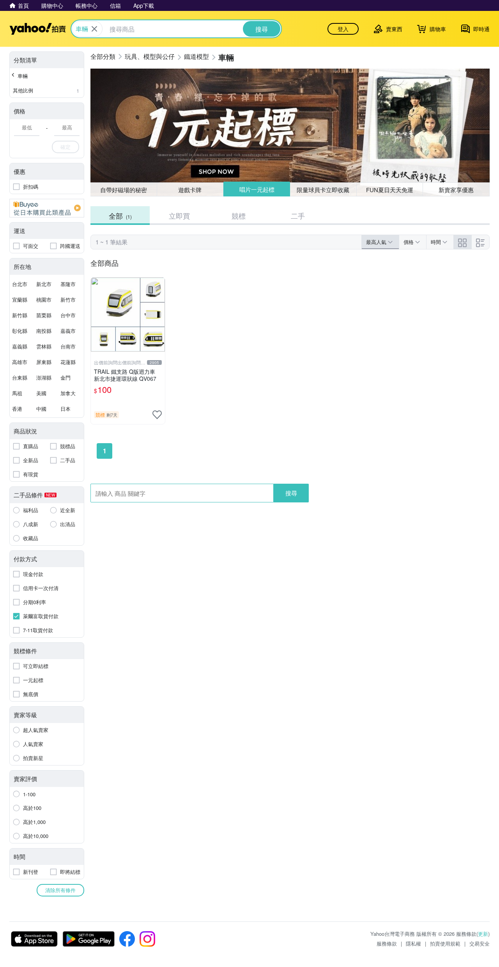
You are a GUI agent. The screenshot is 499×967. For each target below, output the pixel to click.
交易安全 (479, 943)
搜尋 (291, 493)
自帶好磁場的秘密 (123, 190)
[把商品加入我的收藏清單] (157, 414)
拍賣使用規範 (445, 943)
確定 (65, 146)
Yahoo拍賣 (37, 28)
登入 (343, 29)
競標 (239, 215)
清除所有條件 (60, 890)
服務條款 (387, 943)
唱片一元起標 (256, 189)
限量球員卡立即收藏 (323, 190)
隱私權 (413, 943)
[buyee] (46, 208)
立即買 (179, 215)
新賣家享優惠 (456, 190)
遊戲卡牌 (190, 190)
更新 (483, 933)
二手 (298, 215)
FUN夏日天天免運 (389, 190)
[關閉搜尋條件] (94, 29)
